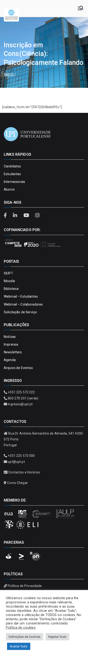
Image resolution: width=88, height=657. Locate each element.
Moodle (9, 281)
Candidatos (12, 166)
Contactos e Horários (24, 472)
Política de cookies (21, 627)
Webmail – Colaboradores (23, 304)
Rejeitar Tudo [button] (57, 637)
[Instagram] (37, 215)
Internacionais (14, 182)
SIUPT (8, 273)
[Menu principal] (80, 8)
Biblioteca (11, 289)
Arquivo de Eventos (18, 368)
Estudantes (12, 174)
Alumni (9, 189)
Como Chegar (17, 483)
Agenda (10, 360)
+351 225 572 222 (21, 392)
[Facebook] (7, 215)
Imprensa (11, 344)
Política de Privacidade (25, 586)
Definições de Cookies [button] (24, 637)
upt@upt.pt (16, 462)
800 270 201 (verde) (23, 398)
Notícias (10, 337)
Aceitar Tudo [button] (18, 646)
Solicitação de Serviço (20, 312)
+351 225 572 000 (21, 456)
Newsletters (13, 352)
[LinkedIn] (16, 215)
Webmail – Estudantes (21, 296)
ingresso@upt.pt (20, 404)
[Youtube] (27, 215)
